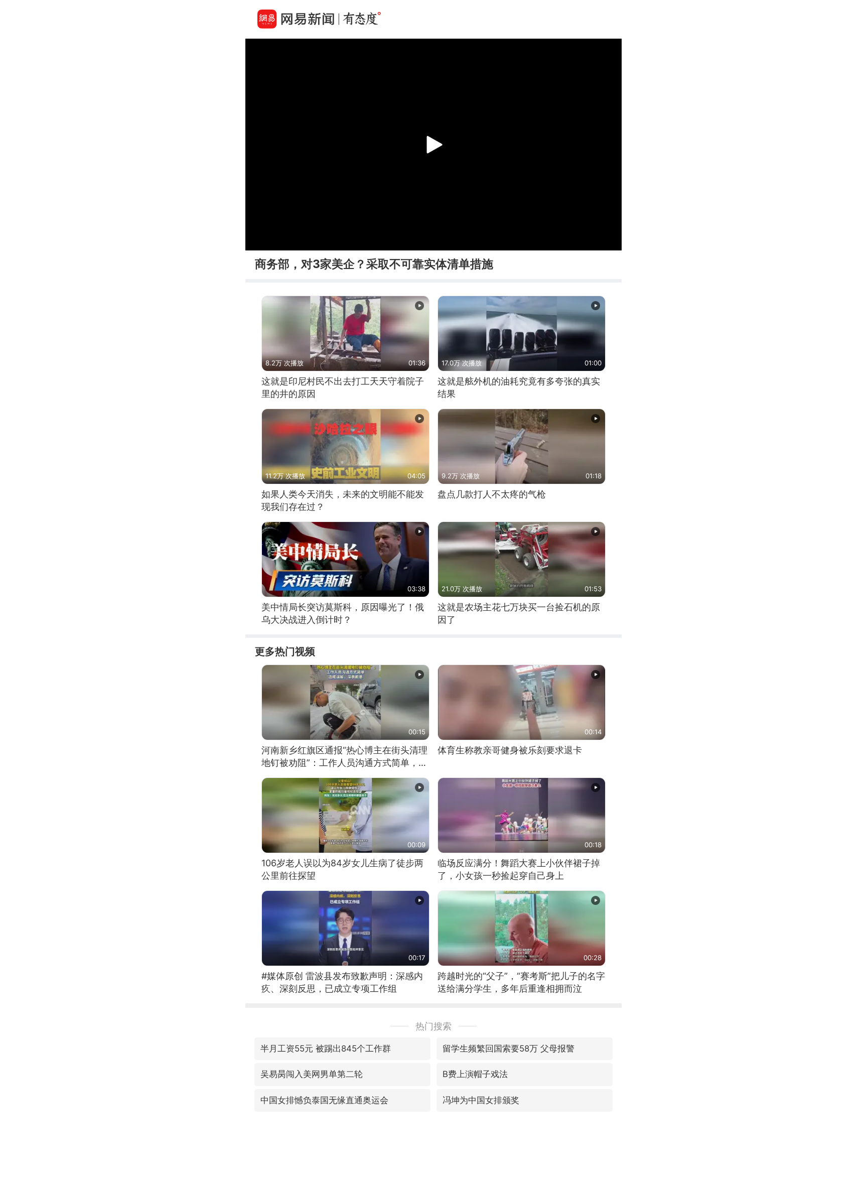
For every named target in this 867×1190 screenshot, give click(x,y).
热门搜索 (433, 1026)
